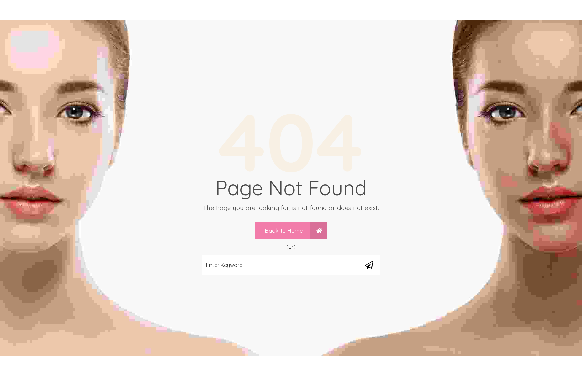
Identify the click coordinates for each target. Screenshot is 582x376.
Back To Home (284, 230)
